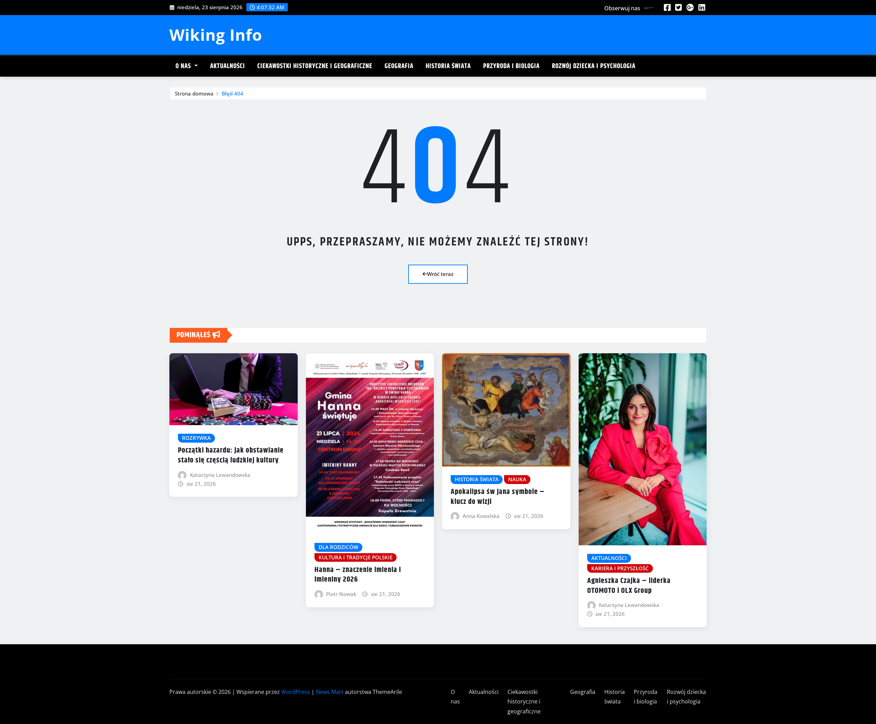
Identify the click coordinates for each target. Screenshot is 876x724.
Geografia (399, 66)
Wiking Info (215, 34)
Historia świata (448, 66)
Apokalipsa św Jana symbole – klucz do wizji (498, 497)
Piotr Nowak (341, 593)
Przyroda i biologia (511, 66)
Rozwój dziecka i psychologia (593, 66)
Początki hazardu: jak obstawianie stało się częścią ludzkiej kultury (231, 455)
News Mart (330, 692)
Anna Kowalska (481, 515)
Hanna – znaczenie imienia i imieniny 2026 (357, 575)
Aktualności (227, 66)
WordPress (295, 692)
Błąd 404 (232, 93)
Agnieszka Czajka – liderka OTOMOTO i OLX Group (629, 586)
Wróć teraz (440, 273)
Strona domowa (194, 93)
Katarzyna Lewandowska (220, 474)
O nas (184, 66)
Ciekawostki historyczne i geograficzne (314, 66)
